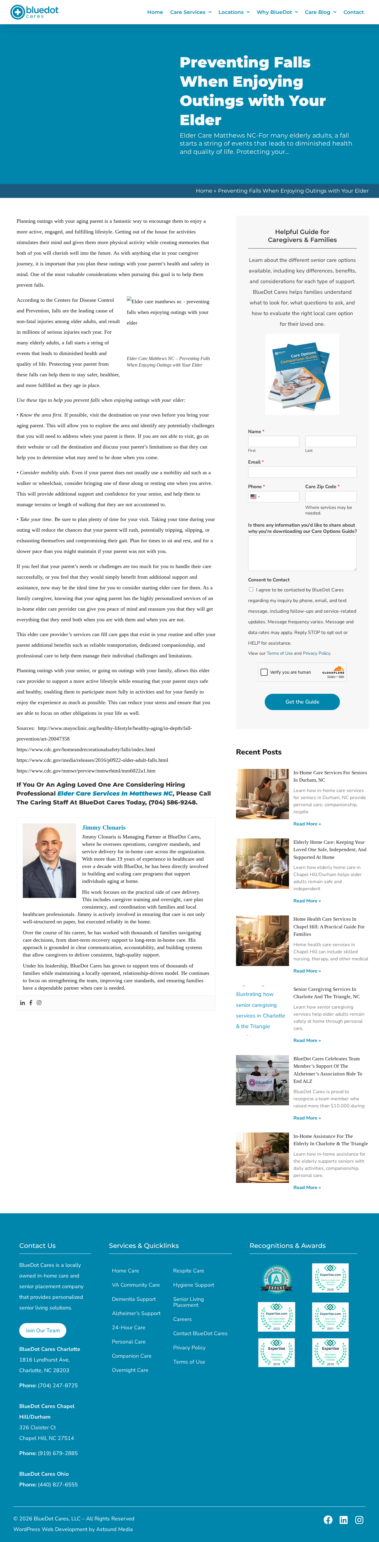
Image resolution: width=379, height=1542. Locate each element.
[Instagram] (39, 1003)
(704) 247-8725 (58, 1385)
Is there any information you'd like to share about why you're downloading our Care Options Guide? (302, 528)
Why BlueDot (274, 12)
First (252, 450)
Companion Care (132, 1355)
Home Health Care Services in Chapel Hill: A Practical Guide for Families (329, 926)
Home (155, 12)
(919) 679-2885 (58, 1453)
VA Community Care (136, 1284)
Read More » (307, 824)
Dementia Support (134, 1299)
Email (256, 462)
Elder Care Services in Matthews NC (115, 793)
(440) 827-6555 (58, 1484)
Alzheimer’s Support (136, 1313)
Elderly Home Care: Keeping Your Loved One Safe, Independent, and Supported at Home (330, 849)
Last (309, 450)
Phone (256, 487)
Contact (353, 12)
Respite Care (188, 1270)
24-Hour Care (128, 1327)
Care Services (187, 12)
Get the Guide (302, 701)
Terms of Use (280, 653)
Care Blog (317, 12)
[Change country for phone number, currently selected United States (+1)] (254, 496)
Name (256, 432)
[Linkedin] (22, 1003)
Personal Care (129, 1341)
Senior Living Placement (188, 1302)
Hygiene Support (193, 1284)
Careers (182, 1319)
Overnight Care (130, 1370)
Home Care (125, 1270)
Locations (231, 12)
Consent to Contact (269, 580)
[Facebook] (30, 1003)
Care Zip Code (322, 487)
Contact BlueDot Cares (200, 1333)
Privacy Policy (316, 653)
